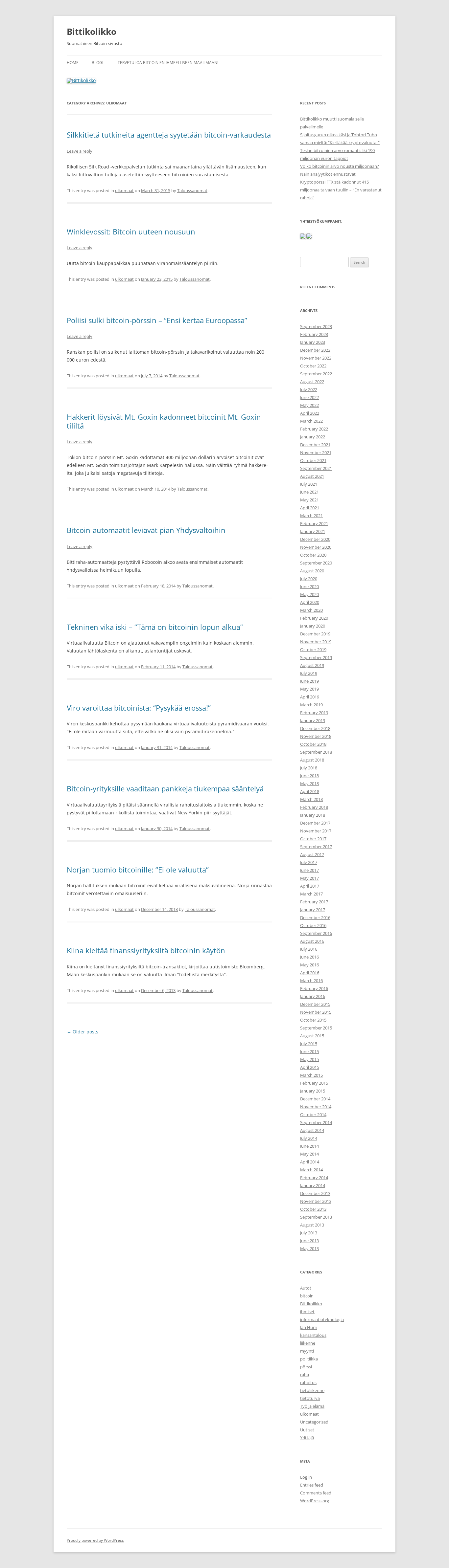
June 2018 (309, 776)
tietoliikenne (312, 1390)
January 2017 (312, 910)
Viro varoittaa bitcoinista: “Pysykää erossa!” (139, 708)
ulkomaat (124, 190)
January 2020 (312, 626)
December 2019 (315, 634)
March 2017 (311, 894)
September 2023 (316, 326)
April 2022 (309, 413)
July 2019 (308, 673)
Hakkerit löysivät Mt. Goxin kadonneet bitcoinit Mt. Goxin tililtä (164, 421)
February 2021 (314, 523)
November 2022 (315, 358)
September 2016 (316, 933)
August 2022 (312, 382)
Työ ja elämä (312, 1406)
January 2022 (312, 437)
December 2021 (315, 445)
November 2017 (315, 831)
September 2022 (316, 374)
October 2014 (313, 1114)
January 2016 (312, 996)
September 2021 (316, 468)
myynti (307, 1351)
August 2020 (312, 571)
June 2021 (309, 492)
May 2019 (309, 689)
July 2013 (308, 1233)
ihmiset (307, 1311)
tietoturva (310, 1398)
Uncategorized (314, 1422)
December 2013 (315, 1193)
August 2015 (312, 1036)
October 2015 (313, 1020)
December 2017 (315, 823)
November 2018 (315, 736)
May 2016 (309, 965)
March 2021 (311, 516)
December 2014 (315, 1099)
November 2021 (315, 452)
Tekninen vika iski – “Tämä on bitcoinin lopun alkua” (155, 627)
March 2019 (311, 705)
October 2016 (313, 925)
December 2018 (315, 728)
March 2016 (311, 980)
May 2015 (309, 1059)
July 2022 (308, 389)
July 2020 (308, 579)
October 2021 (313, 460)
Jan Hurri (308, 1327)
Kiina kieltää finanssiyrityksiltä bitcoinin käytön (146, 950)
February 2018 (314, 807)
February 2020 (314, 618)
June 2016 (309, 957)
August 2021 (312, 476)
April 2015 (309, 1067)
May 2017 (309, 878)
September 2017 (316, 847)
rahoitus (308, 1382)
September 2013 (316, 1217)
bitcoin (307, 1296)
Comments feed (315, 1493)
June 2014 (309, 1146)
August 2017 (312, 854)
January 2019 (312, 720)
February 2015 (314, 1083)
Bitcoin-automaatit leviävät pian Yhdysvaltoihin (146, 530)
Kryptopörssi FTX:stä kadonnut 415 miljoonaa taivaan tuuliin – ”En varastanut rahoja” (341, 190)
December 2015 (315, 1004)
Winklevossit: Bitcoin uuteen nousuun (131, 231)
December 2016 (315, 917)
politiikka (309, 1359)
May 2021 (309, 500)
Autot (305, 1288)
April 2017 (309, 886)
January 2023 (312, 342)
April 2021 (309, 508)
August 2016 (312, 941)
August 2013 (312, 1225)
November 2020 (315, 547)
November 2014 (315, 1107)
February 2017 (314, 902)
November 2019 (315, 642)
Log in (306, 1477)
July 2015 (308, 1044)
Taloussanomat (192, 190)
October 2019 (313, 649)
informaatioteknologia (322, 1319)
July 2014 (308, 1138)
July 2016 (308, 949)
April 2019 (309, 697)
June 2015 (309, 1051)
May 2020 (309, 594)
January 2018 (312, 815)
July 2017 (308, 862)
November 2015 (315, 1012)
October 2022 (313, 366)
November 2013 (315, 1201)
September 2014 (316, 1122)
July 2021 (308, 484)
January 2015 (312, 1091)
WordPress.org (314, 1501)
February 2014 (314, 1178)
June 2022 (309, 397)
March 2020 (311, 610)
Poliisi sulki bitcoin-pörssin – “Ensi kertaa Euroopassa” (157, 320)
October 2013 (313, 1209)
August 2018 (312, 760)
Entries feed (311, 1485)
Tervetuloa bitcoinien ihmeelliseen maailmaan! (168, 62)
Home (73, 62)
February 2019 (314, 713)
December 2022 (315, 350)
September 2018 (316, 752)
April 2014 (309, 1162)
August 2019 (312, 665)
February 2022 (314, 429)
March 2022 (311, 421)
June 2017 (309, 870)
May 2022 (309, 405)
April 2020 (309, 602)
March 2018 (311, 799)
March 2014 (311, 1170)
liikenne (307, 1343)
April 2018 (309, 791)
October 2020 (313, 555)
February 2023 (314, 334)
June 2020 (309, 586)
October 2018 (313, 744)
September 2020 (316, 563)
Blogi (97, 62)
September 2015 (316, 1028)
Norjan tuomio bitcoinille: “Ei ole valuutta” (138, 869)
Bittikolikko (91, 31)
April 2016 (309, 973)
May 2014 (309, 1154)
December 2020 (315, 539)
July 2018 (308, 768)
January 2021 (312, 531)
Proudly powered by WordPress (95, 1540)
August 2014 (312, 1130)
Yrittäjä (307, 1438)
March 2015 (311, 1075)
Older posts (82, 1031)
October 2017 (313, 839)
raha (304, 1375)
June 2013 (309, 1241)
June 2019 (309, 681)
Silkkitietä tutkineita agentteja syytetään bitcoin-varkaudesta (169, 135)
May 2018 (309, 783)
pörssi (306, 1367)
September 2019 (316, 657)
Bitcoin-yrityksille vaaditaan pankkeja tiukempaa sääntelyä (165, 788)
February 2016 (314, 988)
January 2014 (312, 1185)
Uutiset (307, 1430)
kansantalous (313, 1335)
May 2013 (309, 1248)
